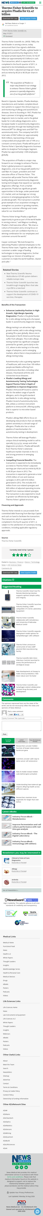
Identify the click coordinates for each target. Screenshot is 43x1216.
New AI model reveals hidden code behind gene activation (27, 773)
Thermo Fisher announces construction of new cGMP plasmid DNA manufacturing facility (26, 648)
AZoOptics (7, 1122)
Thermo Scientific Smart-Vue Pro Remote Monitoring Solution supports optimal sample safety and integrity (28, 594)
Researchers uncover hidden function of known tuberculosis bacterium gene (27, 748)
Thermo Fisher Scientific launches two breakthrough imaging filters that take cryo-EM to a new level (22, 285)
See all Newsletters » (10, 890)
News (5, 950)
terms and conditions (15, 1177)
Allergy (14, 869)
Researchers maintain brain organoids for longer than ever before (27, 799)
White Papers (8, 958)
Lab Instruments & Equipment (14, 1015)
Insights (6, 965)
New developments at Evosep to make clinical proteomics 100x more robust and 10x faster (28, 673)
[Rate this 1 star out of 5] (14, 555)
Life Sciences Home (10, 1007)
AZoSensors (7, 1129)
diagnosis (35, 107)
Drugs (5, 980)
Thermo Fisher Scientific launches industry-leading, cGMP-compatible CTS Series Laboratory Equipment (28, 607)
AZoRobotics (7, 1125)
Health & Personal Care (11, 973)
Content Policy (8, 1095)
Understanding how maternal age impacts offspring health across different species (28, 786)
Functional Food (9, 946)
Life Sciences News (14, 565)
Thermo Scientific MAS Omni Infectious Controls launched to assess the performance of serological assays (27, 661)
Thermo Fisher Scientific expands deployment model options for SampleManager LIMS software (28, 633)
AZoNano (6, 1114)
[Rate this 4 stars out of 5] (25, 555)
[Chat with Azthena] (37, 1211)
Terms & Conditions (10, 1087)
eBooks (5, 984)
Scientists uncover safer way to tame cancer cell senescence (27, 760)
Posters (5, 988)
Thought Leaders (9, 961)
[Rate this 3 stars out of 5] (21, 555)
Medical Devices (9, 977)
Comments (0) (7, 568)
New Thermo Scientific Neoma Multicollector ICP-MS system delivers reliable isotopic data (22, 276)
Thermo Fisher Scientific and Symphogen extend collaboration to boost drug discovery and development (28, 688)
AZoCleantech (8, 1118)
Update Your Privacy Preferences (21, 1192)
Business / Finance (16, 562)
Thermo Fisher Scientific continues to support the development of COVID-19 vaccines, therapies (22, 294)
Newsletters (7, 1072)
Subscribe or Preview (19, 863)
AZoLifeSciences (9, 1144)
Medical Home (8, 942)
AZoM (5, 1110)
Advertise (6, 1080)
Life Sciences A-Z (9, 1019)
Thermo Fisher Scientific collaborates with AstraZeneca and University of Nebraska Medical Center (27, 621)
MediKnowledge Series (11, 969)
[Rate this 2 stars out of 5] (18, 555)
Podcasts (6, 992)
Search (5, 1068)
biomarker (18, 443)
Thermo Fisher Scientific (12, 541)
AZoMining (7, 1133)
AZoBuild (6, 1141)
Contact (6, 1083)
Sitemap (6, 1076)
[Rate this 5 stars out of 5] (29, 555)
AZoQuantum (8, 1137)
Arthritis (15, 880)
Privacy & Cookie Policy (11, 1091)
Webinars (6, 1034)
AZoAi (5, 1148)
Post (4, 734)
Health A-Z (7, 954)
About (5, 1061)
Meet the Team (8, 1064)
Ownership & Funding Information (15, 1099)
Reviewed (8, 36)
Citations (7, 580)
